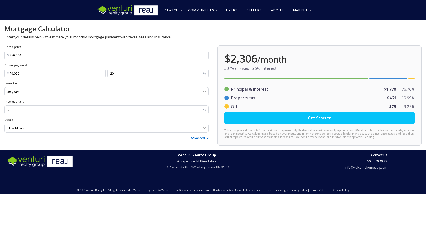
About (277, 10)
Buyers (230, 10)
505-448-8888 (377, 161)
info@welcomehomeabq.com (366, 167)
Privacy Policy (299, 190)
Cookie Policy (341, 190)
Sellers (254, 10)
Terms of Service (320, 190)
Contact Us (379, 155)
